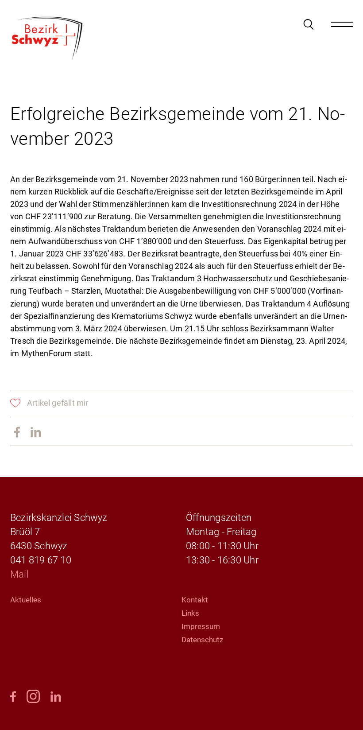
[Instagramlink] (33, 697)
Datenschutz (202, 639)
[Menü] (342, 24)
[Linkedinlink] (36, 433)
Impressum (201, 626)
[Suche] (308, 24)
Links (190, 613)
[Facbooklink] (17, 433)
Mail (19, 574)
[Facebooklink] (13, 697)
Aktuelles (25, 599)
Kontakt (195, 599)
